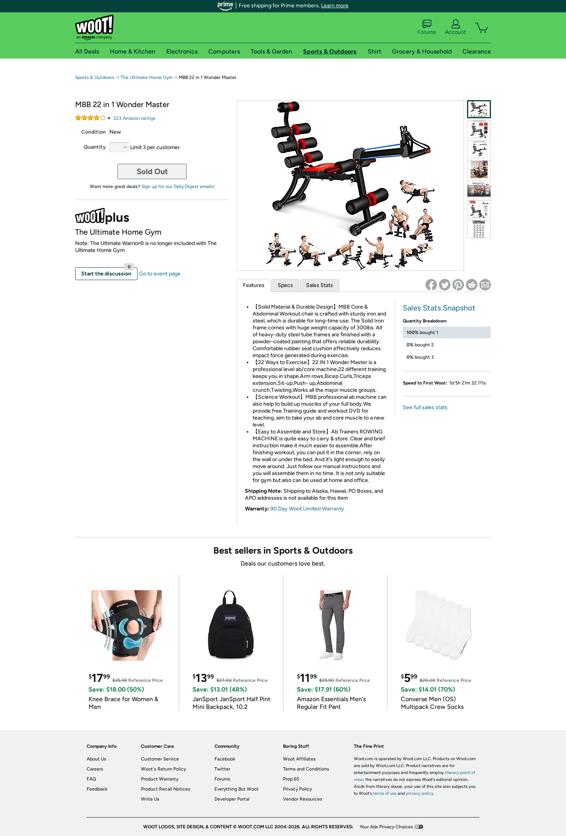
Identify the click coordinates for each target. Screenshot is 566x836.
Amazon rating (135, 118)
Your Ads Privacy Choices (386, 826)
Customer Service (160, 759)
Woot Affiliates (299, 759)
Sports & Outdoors (94, 77)
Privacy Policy (297, 789)
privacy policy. (420, 793)
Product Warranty (159, 779)
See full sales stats (425, 407)
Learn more (334, 5)
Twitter (222, 769)
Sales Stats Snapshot (439, 307)
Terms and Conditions (306, 769)
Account (455, 32)
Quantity (95, 147)
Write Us (150, 799)
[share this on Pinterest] (458, 284)
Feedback (97, 789)
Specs (285, 285)
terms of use (385, 793)
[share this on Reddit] (471, 284)
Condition (93, 132)
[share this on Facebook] (431, 284)
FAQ (91, 779)
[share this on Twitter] (444, 284)
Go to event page (160, 273)
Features (254, 285)
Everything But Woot (236, 789)
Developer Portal (232, 799)
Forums (426, 32)
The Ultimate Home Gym (146, 77)
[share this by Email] (485, 284)
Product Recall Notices (165, 789)
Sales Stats (319, 285)
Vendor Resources (302, 799)
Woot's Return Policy (163, 769)
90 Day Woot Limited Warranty (307, 508)
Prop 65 (291, 779)
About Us (96, 759)
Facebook (224, 759)
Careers (95, 769)
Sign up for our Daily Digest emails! (178, 186)
